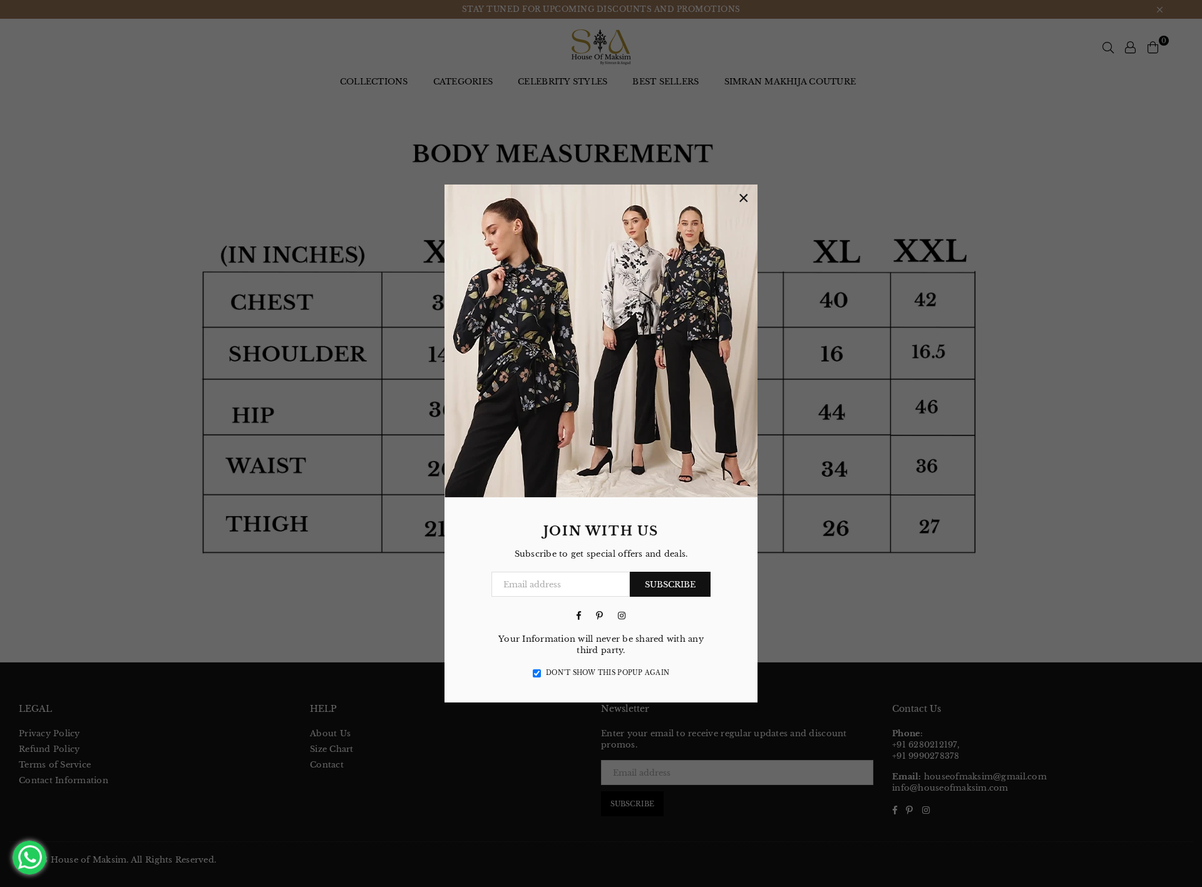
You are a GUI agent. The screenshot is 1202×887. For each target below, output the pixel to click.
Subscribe (670, 584)
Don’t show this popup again (607, 673)
